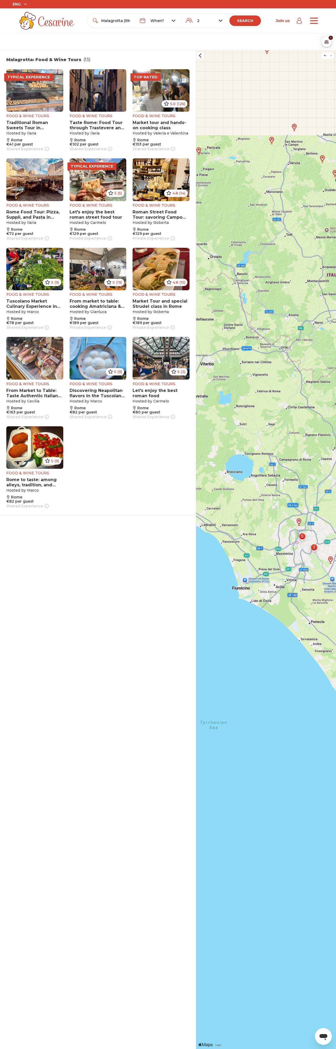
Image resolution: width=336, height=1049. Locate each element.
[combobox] (115, 20)
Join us (283, 20)
